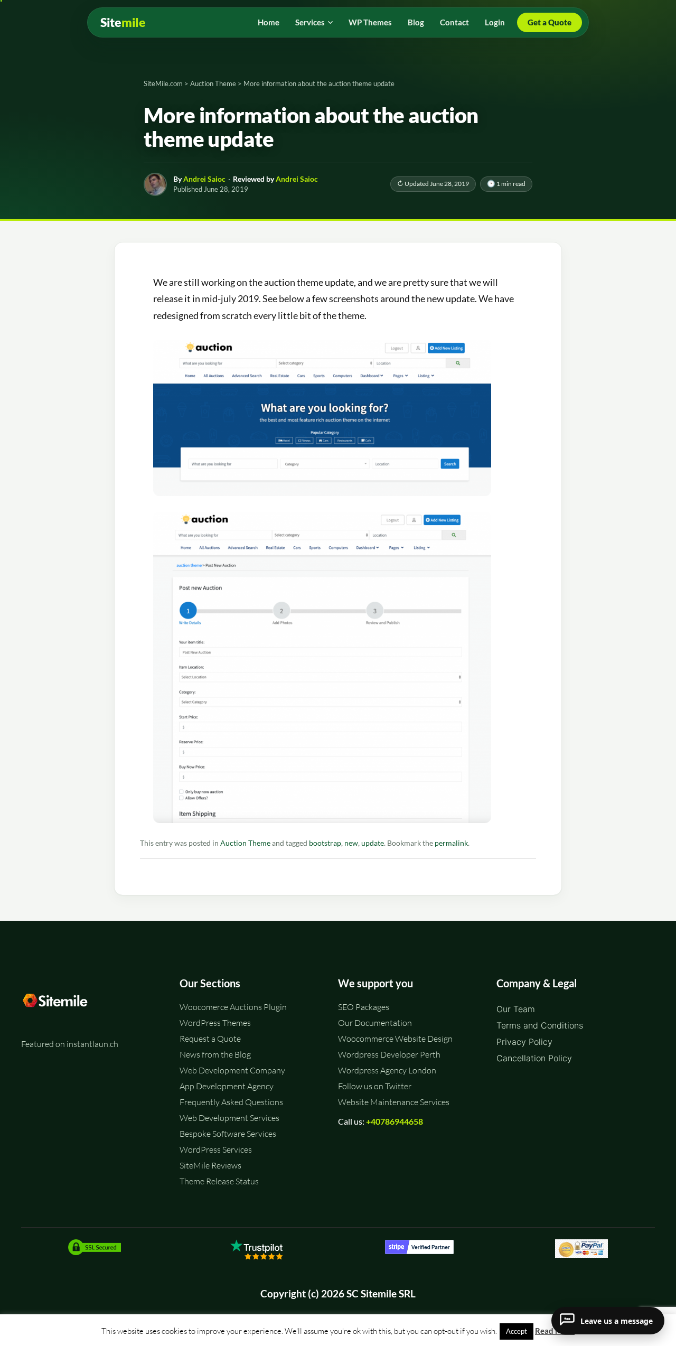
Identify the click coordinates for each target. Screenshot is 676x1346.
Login (495, 22)
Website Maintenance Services (393, 1102)
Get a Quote (549, 22)
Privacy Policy (524, 1041)
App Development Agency (227, 1086)
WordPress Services (216, 1149)
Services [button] (310, 22)
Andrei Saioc (204, 178)
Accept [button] (516, 1331)
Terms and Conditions (539, 1025)
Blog (416, 22)
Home (268, 22)
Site (123, 22)
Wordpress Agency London (387, 1070)
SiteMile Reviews (210, 1165)
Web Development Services (229, 1118)
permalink (451, 843)
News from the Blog (215, 1054)
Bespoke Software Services (228, 1133)
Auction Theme (245, 843)
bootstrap (325, 843)
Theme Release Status (219, 1181)
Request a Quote (210, 1038)
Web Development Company (232, 1070)
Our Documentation (375, 1022)
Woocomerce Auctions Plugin (233, 1007)
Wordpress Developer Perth (389, 1054)
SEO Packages (363, 1007)
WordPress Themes (215, 1022)
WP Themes (370, 22)
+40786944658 (394, 1121)
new (351, 843)
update (372, 843)
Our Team (515, 1009)
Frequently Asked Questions (231, 1102)
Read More (555, 1330)
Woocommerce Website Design (395, 1038)
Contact (454, 22)
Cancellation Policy (534, 1058)
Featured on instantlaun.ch (69, 1044)
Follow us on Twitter (374, 1086)
